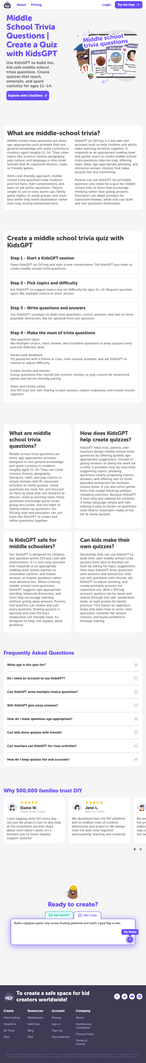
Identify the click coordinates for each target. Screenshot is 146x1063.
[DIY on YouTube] (132, 996)
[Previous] (135, 849)
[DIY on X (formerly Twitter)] (124, 996)
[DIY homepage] (7, 5)
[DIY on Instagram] (139, 996)
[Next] (140, 849)
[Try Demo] (130, 939)
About (21, 5)
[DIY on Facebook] (117, 996)
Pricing (36, 5)
